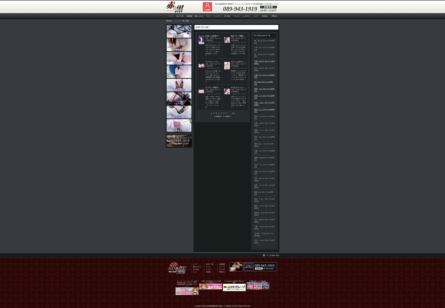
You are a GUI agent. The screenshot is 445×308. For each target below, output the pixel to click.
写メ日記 (186, 21)
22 (233, 113)
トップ (177, 21)
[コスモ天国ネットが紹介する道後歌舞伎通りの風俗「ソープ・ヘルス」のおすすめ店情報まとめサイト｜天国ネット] (187, 292)
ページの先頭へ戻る (272, 255)
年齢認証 (169, 21)
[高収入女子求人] (235, 266)
